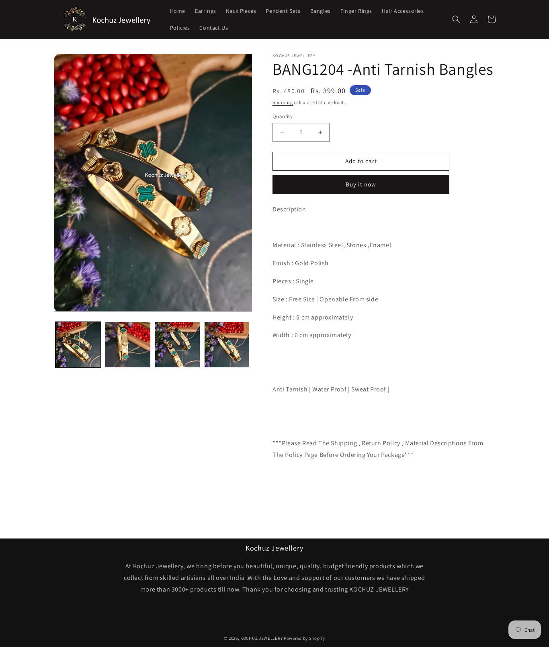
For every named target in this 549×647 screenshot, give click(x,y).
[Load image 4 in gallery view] (227, 344)
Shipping (282, 102)
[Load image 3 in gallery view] (177, 344)
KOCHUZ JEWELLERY (261, 638)
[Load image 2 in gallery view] (127, 344)
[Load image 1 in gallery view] (78, 344)
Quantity (282, 116)
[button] (456, 19)
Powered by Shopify (304, 638)
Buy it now (361, 184)
